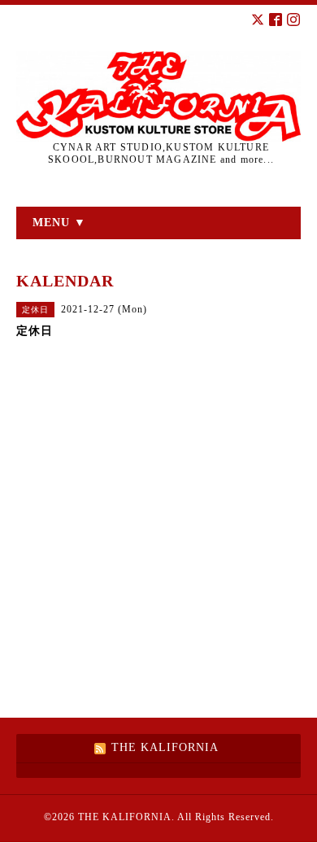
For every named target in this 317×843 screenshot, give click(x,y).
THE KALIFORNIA (125, 817)
